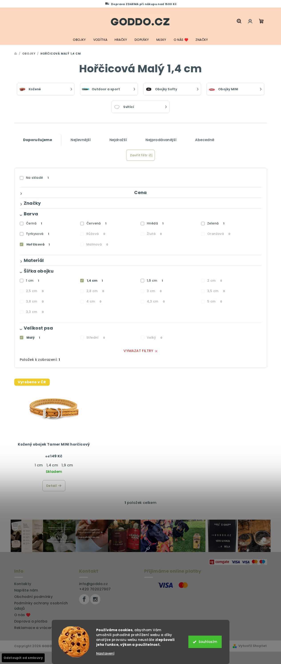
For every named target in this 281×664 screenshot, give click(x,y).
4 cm (94, 301)
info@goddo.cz (93, 583)
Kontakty (22, 583)
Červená (96, 223)
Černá (34, 223)
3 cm (154, 291)
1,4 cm (95, 280)
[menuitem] (79, 40)
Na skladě (37, 177)
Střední (95, 337)
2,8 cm (95, 291)
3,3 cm (35, 312)
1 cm (32, 280)
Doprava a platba (31, 621)
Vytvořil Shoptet (252, 646)
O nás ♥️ (22, 614)
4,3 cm (156, 301)
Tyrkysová (37, 234)
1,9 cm (155, 280)
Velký (155, 337)
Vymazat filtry (138, 350)
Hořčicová (38, 244)
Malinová (97, 244)
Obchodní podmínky (33, 596)
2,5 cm (35, 291)
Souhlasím (208, 641)
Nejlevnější (81, 139)
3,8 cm (35, 301)
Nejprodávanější (160, 139)
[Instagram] (95, 599)
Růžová (95, 234)
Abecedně (204, 139)
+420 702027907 (95, 589)
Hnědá (155, 223)
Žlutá (154, 234)
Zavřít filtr (139, 155)
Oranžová (219, 234)
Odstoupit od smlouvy (23, 658)
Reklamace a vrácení (34, 627)
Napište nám (26, 590)
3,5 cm (216, 291)
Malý (33, 337)
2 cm (214, 280)
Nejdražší (118, 139)
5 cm (214, 301)
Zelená (215, 223)
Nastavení (105, 653)
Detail (51, 485)
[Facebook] (84, 599)
